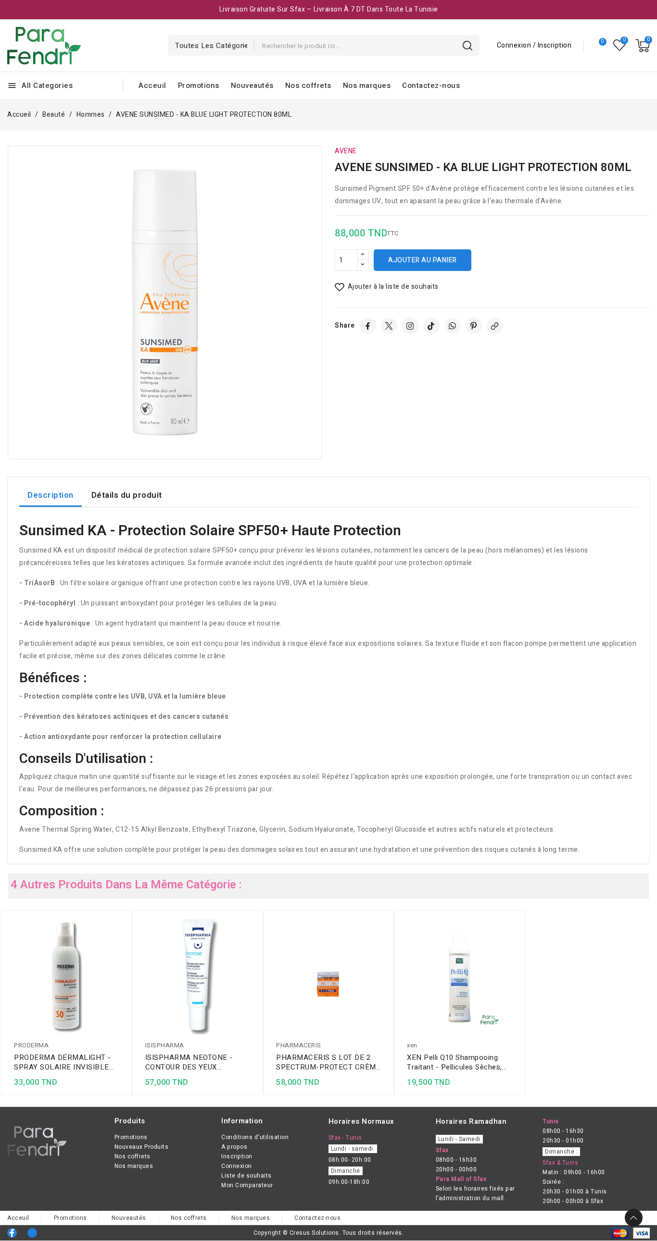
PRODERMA (31, 1045)
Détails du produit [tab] (126, 495)
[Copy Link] (495, 326)
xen (412, 1045)
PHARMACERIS (298, 1045)
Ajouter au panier (422, 260)
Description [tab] (50, 495)
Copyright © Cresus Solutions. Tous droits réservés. (328, 1233)
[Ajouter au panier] (122, 981)
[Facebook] (368, 326)
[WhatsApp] (452, 326)
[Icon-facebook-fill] (12, 1233)
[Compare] (599, 45)
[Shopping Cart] (642, 45)
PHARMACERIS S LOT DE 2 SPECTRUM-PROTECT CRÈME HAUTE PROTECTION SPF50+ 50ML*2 (328, 1062)
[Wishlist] (619, 45)
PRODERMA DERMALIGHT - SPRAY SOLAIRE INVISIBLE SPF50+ (62, 1062)
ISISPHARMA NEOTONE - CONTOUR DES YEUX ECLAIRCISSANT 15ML (189, 1062)
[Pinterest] (474, 326)
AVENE (346, 151)
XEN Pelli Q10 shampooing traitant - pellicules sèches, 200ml (454, 1062)
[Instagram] (410, 326)
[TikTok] (431, 326)
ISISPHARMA (164, 1045)
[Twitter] (389, 326)
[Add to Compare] (122, 943)
